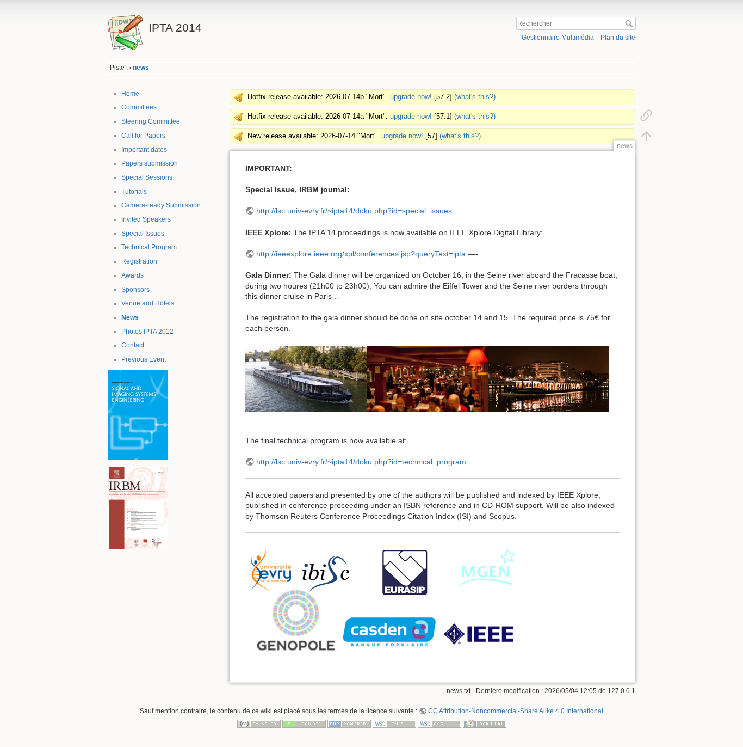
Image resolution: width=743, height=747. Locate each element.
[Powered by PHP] (349, 723)
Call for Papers (143, 135)
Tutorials (134, 191)
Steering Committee (150, 121)
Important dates (144, 150)
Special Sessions (146, 177)
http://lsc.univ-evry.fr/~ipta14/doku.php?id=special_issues (354, 210)
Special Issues (142, 233)
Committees (139, 107)
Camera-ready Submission (161, 205)
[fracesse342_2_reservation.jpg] (306, 378)
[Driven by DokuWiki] (484, 723)
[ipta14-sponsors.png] (381, 599)
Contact (132, 345)
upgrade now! (411, 97)
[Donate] (304, 723)
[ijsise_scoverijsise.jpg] (138, 414)
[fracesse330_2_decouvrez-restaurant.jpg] (427, 378)
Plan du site (617, 37)
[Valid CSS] (439, 723)
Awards (132, 275)
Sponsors (135, 289)
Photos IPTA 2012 (147, 331)
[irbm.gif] (138, 507)
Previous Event (143, 359)
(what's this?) (475, 97)
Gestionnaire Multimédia (558, 37)
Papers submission (149, 163)
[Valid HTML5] (394, 723)
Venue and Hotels (147, 303)
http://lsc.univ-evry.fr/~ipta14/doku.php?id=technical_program (361, 461)
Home (130, 93)
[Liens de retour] (646, 115)
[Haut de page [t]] (646, 136)
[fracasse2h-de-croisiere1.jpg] (548, 378)
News (130, 317)
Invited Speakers (146, 219)
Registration (139, 261)
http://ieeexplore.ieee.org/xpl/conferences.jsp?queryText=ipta (361, 253)
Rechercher (630, 23)
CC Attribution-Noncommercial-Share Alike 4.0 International (515, 711)
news (141, 67)
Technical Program (149, 247)
